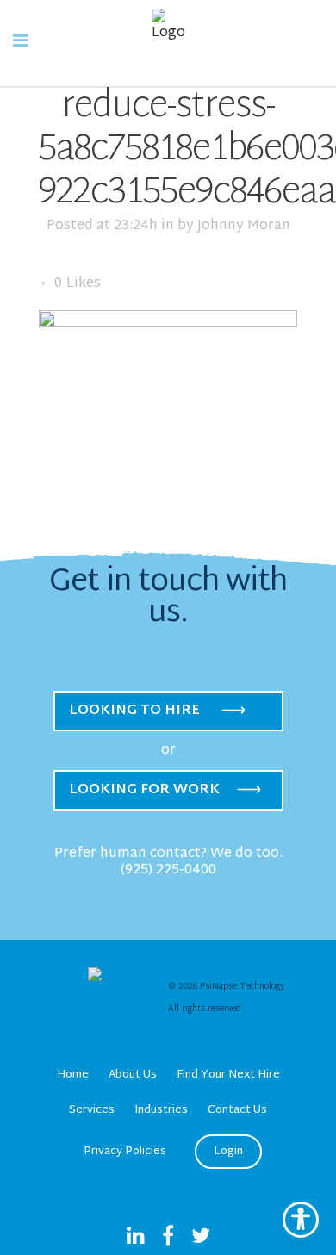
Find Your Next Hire (228, 1075)
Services (92, 1110)
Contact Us (237, 1110)
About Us (133, 1075)
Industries (161, 1110)
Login (228, 1151)
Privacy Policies (125, 1151)
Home (73, 1075)
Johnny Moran (243, 226)
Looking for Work (144, 790)
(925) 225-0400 (168, 870)
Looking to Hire (134, 711)
